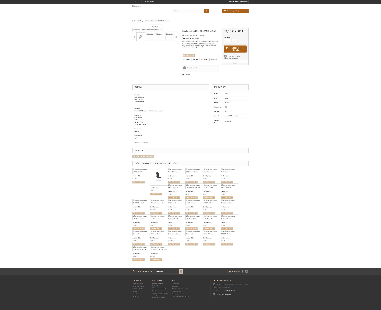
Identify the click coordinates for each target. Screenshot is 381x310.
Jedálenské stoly (137, 283)
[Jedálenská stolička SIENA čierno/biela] (194, 171)
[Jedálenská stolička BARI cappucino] (176, 186)
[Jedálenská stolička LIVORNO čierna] (176, 217)
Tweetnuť (187, 59)
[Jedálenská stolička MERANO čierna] (159, 177)
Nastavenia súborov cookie (180, 296)
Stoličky (134, 291)
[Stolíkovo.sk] (150, 11)
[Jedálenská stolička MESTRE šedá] (212, 186)
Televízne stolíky (137, 288)
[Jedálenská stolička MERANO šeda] (176, 171)
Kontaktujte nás (234, 1)
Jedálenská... (136, 176)
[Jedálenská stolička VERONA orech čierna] (141, 248)
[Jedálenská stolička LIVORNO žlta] (212, 217)
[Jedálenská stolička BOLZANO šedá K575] (140, 36)
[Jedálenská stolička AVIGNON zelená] (141, 202)
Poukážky (175, 294)
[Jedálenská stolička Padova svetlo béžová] (194, 186)
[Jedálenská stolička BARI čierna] (229, 171)
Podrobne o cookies (158, 297)
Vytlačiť (187, 74)
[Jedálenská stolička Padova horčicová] (176, 233)
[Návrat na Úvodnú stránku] (134, 21)
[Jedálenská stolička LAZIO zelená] (194, 202)
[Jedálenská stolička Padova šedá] (141, 233)
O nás (154, 290)
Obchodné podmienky (159, 288)
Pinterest (214, 59)
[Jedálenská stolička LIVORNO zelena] (194, 217)
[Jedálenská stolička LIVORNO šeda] (229, 217)
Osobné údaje (176, 291)
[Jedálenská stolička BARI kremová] (212, 171)
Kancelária (135, 294)
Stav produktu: (186, 38)
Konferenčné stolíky (138, 286)
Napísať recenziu (192, 68)
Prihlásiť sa (244, 1)
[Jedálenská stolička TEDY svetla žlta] (159, 233)
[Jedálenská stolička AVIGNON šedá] (229, 186)
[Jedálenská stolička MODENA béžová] (229, 202)
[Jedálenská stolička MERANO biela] (141, 171)
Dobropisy (175, 286)
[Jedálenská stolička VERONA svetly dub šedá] (159, 248)
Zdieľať (196, 59)
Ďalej (176, 37)
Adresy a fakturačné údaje (180, 288)
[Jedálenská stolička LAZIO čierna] (159, 217)
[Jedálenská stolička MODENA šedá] (212, 202)
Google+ (205, 59)
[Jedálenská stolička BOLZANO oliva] (229, 233)
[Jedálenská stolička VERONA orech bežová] (159, 202)
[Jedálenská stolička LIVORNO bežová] (141, 217)
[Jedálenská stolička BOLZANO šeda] (212, 233)
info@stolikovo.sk (225, 294)
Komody (135, 296)
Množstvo (227, 37)
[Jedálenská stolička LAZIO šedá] (176, 202)
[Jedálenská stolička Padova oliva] (194, 233)
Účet (174, 280)
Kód (183, 35)
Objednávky (175, 283)
